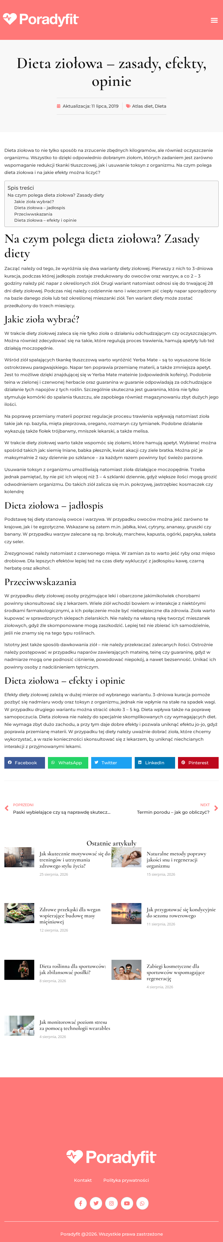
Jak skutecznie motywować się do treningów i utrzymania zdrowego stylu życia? (74, 859)
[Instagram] (111, 1203)
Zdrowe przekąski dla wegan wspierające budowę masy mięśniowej (69, 915)
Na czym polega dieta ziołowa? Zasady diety (56, 195)
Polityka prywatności (126, 1180)
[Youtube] (127, 1203)
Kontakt (83, 1180)
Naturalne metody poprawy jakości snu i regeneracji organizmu (176, 859)
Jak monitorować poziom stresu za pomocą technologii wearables (74, 1025)
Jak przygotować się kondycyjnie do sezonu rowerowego (181, 912)
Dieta (160, 106)
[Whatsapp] (142, 1203)
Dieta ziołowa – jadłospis (39, 207)
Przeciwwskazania (33, 214)
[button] (214, 20)
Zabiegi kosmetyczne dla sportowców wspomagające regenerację (176, 972)
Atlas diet (142, 106)
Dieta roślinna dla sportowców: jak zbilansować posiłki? (72, 969)
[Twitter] (96, 1203)
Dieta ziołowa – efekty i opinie (45, 220)
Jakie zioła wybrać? (34, 201)
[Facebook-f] (80, 1203)
